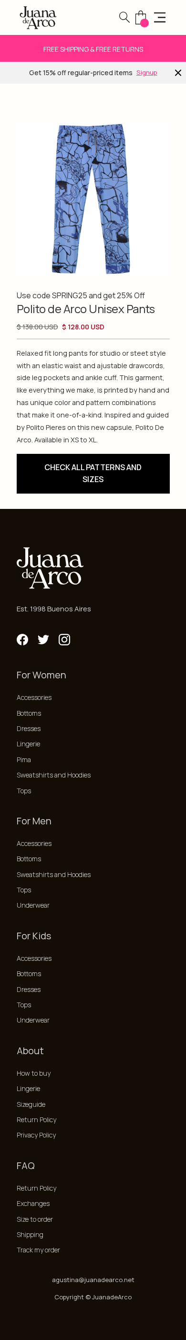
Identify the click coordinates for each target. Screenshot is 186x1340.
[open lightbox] (93, 199)
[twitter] (43, 639)
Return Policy (36, 1119)
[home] (38, 17)
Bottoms (29, 713)
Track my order (38, 1249)
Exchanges (33, 1203)
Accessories (34, 697)
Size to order (35, 1219)
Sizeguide (31, 1104)
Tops (24, 790)
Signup (146, 72)
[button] (124, 17)
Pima (24, 759)
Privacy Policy (36, 1134)
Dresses (29, 728)
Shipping (30, 1234)
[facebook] (22, 639)
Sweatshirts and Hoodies (54, 774)
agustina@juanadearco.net (93, 1279)
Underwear (33, 905)
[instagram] (64, 639)
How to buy (34, 1073)
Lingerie (28, 743)
